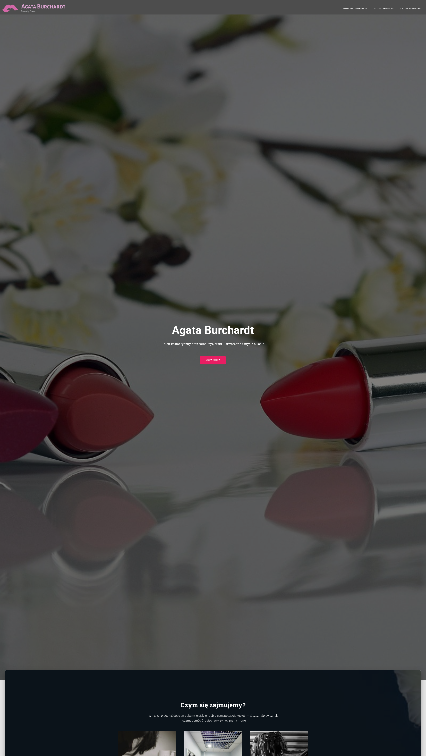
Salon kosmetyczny (384, 8)
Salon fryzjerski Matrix (356, 8)
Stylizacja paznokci (410, 8)
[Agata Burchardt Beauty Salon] (34, 8)
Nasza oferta (213, 360)
